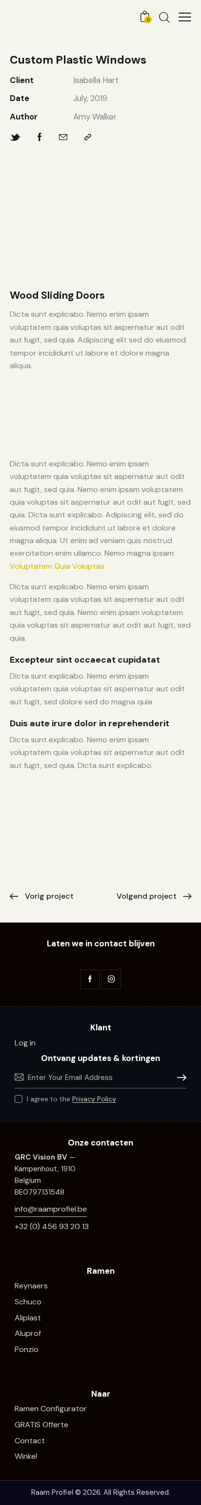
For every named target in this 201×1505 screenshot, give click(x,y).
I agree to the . (72, 1099)
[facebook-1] (90, 979)
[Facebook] (40, 137)
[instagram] (111, 979)
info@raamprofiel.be (51, 1209)
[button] (185, 17)
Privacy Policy (94, 1099)
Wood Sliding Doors (57, 296)
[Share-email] (63, 137)
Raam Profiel (52, 1492)
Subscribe (179, 1078)
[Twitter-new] (15, 137)
